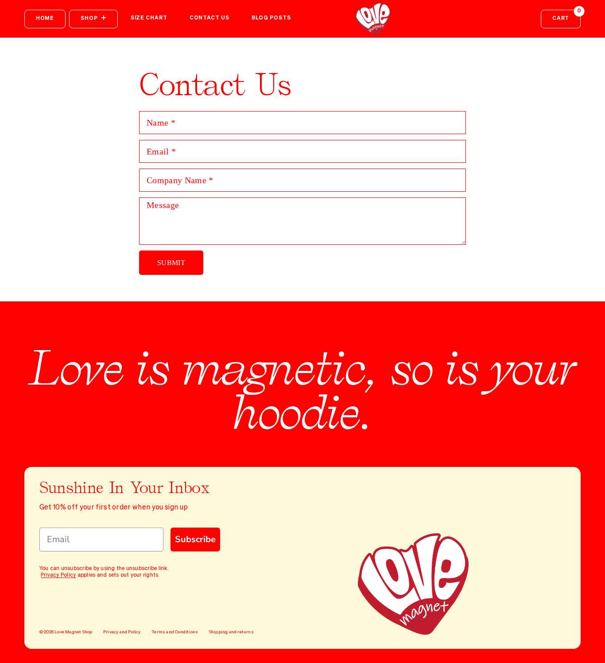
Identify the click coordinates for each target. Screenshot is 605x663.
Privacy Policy (58, 575)
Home (45, 18)
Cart (566, 15)
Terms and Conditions (174, 632)
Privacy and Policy (122, 632)
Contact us (209, 18)
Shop (89, 18)
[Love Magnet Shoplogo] (373, 19)
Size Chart (149, 18)
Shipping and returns (231, 632)
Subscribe (195, 539)
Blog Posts (271, 18)
